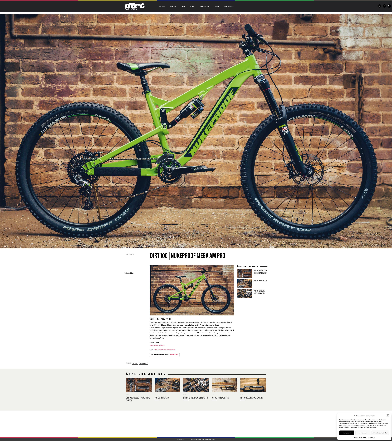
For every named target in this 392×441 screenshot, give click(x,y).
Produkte (173, 6)
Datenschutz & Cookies (360, 437)
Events (217, 6)
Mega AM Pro (143, 363)
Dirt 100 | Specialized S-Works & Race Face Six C (252, 273)
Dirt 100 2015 (130, 254)
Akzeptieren (347, 433)
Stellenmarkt (228, 6)
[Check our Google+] (389, 6)
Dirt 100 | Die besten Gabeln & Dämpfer (252, 293)
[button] (388, 416)
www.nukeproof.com (157, 345)
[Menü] (147, 6)
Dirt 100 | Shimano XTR (252, 283)
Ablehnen (363, 433)
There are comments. (165, 354)
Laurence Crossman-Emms (165, 349)
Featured (162, 6)
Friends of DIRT (204, 6)
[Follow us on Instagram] (379, 6)
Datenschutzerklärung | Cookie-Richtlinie (203, 439)
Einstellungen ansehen (380, 433)
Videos (192, 6)
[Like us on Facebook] (384, 6)
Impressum (372, 437)
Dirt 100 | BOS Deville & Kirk (224, 389)
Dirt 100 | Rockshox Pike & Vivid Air (253, 389)
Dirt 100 (135, 363)
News (183, 6)
